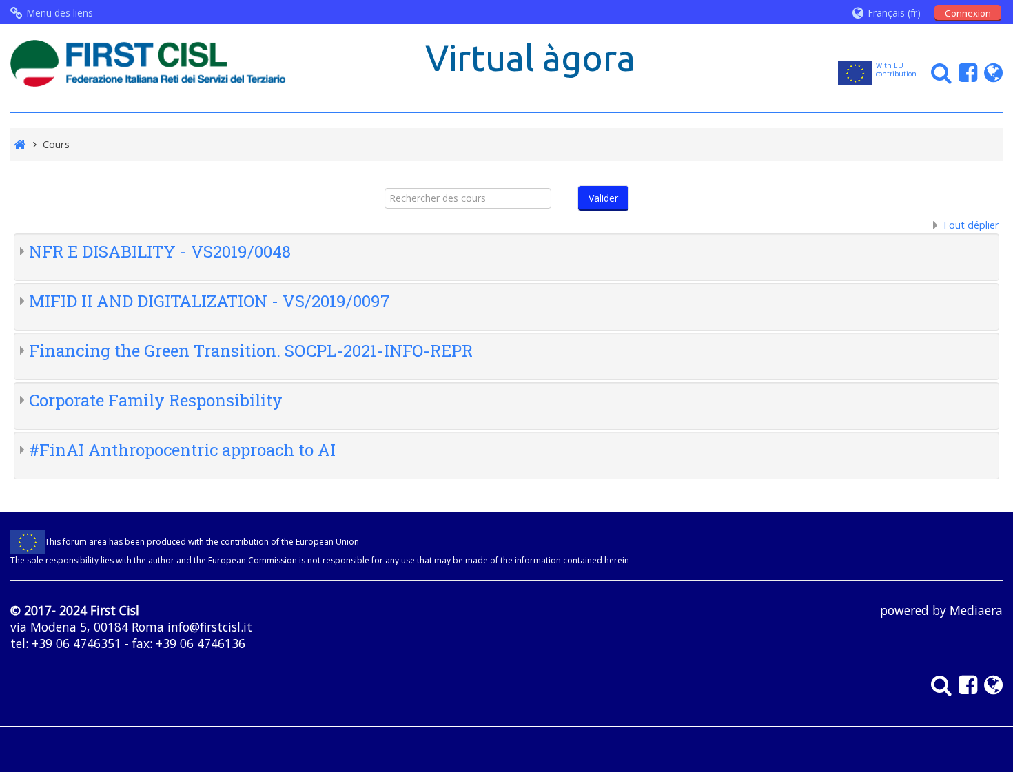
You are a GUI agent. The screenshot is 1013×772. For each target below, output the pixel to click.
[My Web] (990, 72)
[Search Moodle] (938, 72)
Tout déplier (970, 224)
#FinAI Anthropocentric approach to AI (182, 450)
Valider (603, 198)
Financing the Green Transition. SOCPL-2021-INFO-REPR (251, 351)
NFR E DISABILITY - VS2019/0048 (160, 251)
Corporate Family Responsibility (156, 400)
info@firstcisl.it (209, 626)
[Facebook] (964, 72)
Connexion (968, 13)
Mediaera (976, 610)
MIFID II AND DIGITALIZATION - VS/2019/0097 (209, 301)
